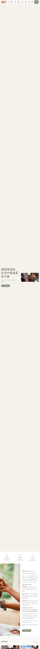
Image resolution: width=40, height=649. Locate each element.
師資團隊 (19, 2)
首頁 (8, 2)
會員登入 (32, 2)
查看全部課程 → (36, 642)
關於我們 (11, 2)
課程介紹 (15, 2)
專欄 (29, 2)
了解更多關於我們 (27, 630)
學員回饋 (22, 2)
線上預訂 (36, 2)
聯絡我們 (26, 2)
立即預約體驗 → (5, 285)
